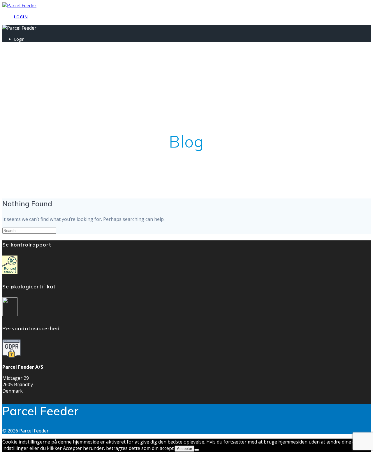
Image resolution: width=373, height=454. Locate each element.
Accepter (184, 448)
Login (21, 16)
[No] (196, 450)
